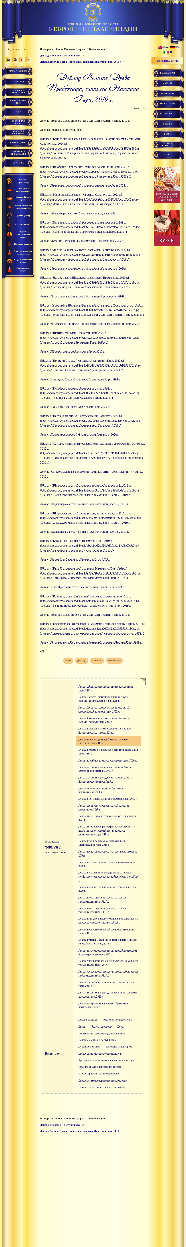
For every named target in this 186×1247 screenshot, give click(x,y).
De (178, 47)
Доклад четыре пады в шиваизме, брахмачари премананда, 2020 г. (103, 1005)
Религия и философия (18, 92)
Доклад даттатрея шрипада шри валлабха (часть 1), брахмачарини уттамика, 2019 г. (106, 769)
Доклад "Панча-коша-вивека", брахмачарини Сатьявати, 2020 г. (79, 434)
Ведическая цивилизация (18, 153)
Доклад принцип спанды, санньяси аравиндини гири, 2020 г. (108, 889)
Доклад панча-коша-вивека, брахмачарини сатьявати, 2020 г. (107, 853)
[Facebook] (22, 60)
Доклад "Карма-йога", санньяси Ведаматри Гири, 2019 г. (75, 559)
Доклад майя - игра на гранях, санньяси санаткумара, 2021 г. (107, 818)
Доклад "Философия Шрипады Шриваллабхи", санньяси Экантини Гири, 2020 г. (90, 323)
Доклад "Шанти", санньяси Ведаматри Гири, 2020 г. (72, 351)
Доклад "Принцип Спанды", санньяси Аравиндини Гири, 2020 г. (80, 379)
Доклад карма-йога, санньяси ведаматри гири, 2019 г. (107, 798)
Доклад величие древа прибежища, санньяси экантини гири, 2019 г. (103, 741)
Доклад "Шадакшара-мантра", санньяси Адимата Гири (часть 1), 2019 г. (84, 531)
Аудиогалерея (168, 103)
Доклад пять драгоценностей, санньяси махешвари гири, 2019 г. (106, 931)
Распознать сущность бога (117, 1019)
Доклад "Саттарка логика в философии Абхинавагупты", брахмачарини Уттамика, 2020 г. (91, 474)
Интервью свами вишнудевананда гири (100, 1053)
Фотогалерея (167, 114)
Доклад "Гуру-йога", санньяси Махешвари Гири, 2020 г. (74, 406)
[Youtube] (8, 60)
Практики (18, 81)
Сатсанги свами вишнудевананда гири (99, 1067)
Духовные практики (89, 1046)
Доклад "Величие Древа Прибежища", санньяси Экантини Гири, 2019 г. (85, 614)
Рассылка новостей (167, 144)
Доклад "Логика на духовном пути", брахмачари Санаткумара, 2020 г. (83, 268)
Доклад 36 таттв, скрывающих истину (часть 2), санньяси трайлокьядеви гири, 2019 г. (104, 709)
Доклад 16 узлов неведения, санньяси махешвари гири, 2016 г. (105, 688)
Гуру (18, 112)
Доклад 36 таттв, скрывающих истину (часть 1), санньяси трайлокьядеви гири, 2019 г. (104, 699)
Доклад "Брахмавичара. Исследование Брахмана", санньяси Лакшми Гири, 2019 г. (91, 642)
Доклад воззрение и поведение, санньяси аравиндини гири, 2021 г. (108, 751)
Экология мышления (18, 132)
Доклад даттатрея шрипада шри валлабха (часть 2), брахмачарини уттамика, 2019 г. (106, 779)
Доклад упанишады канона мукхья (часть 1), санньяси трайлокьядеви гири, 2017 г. (108, 963)
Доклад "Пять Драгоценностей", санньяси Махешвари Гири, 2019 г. (82, 587)
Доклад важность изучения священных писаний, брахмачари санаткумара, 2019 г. (105, 730)
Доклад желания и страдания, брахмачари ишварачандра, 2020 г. (101, 790)
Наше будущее (18, 142)
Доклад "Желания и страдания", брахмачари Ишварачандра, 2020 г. (81, 240)
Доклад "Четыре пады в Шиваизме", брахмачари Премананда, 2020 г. (83, 296)
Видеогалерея (168, 73)
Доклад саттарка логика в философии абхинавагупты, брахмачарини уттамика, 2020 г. (108, 952)
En (166, 47)
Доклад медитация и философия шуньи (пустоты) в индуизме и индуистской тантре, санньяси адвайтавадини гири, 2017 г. (106, 830)
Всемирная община (18, 122)
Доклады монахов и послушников (55, 846)
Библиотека (168, 93)
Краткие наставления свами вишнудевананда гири (106, 1060)
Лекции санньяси (88, 1019)
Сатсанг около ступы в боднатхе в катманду (102, 1087)
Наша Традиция (18, 71)
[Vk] (15, 60)
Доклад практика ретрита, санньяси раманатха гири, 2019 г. (107, 864)
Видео (121, 1026)
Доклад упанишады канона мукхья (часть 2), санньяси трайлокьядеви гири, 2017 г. (108, 973)
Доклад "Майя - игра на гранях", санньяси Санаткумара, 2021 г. (79, 213)
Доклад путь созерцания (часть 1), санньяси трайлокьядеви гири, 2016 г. (102, 899)
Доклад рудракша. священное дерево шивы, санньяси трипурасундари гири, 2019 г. (107, 941)
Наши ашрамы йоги (18, 102)
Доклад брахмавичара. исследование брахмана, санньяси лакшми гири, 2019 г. (104, 720)
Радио (167, 154)
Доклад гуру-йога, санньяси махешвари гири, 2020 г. (107, 760)
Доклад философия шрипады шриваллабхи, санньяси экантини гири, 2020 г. (107, 994)
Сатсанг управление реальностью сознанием (102, 1080)
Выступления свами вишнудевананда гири (101, 1033)
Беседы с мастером (101, 1026)
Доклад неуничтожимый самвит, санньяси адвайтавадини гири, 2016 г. (101, 843)
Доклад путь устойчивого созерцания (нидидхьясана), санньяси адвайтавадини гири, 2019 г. (108, 920)
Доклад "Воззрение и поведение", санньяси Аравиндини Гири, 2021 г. (84, 185)
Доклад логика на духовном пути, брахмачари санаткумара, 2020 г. (103, 807)
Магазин (168, 83)
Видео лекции (56, 1053)
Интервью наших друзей (119, 1046)
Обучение (18, 163)
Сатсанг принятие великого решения (98, 1073)
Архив (82, 1026)
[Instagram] (28, 60)
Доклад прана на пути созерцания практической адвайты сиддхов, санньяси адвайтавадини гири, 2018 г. (108, 876)
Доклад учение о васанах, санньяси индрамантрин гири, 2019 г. (106, 984)
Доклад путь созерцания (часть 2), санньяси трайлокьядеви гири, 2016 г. (102, 910)
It (171, 52)
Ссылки (167, 124)
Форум (167, 134)
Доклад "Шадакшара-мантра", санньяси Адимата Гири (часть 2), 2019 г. (84, 504)
